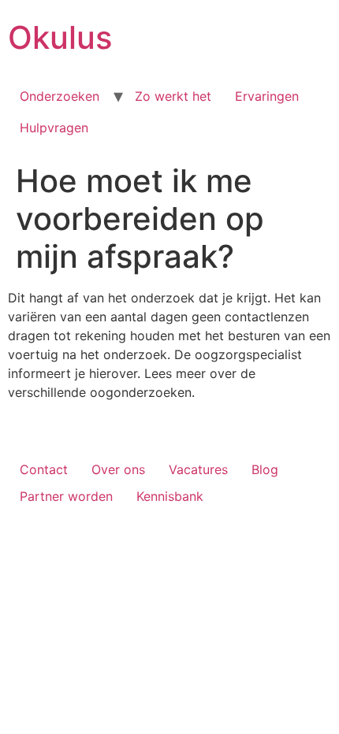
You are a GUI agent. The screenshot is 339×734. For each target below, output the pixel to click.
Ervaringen (267, 96)
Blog (264, 469)
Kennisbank (169, 496)
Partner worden (66, 496)
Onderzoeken (59, 96)
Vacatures (198, 469)
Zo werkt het (173, 96)
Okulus (60, 37)
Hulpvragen (54, 127)
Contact (44, 469)
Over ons (118, 469)
